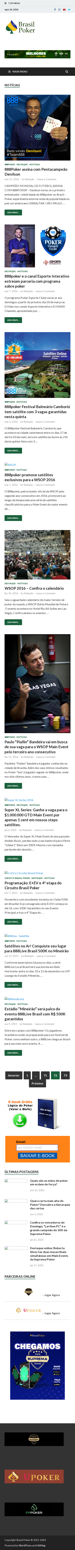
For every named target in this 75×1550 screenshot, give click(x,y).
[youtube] (64, 9)
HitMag (41, 1545)
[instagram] (59, 9)
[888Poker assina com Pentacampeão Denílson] (37, 129)
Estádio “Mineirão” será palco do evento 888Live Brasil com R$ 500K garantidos (35, 1013)
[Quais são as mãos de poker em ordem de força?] (16, 1181)
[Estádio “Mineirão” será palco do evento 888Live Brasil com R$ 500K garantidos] (37, 1000)
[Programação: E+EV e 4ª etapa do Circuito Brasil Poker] (37, 874)
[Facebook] (55, 9)
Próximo (37, 1083)
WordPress (25, 1545)
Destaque (22, 164)
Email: (21, 1142)
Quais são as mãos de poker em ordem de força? (49, 1182)
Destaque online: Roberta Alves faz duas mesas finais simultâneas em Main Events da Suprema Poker (49, 1253)
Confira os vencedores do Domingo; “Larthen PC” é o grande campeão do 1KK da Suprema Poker (48, 1228)
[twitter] (69, 9)
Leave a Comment (46, 179)
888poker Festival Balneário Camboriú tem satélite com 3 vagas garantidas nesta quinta (37, 411)
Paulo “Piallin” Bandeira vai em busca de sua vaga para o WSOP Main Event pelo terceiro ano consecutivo (36, 746)
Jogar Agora (52, 1295)
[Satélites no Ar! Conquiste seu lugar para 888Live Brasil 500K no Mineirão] (37, 937)
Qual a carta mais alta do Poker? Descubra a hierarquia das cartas (50, 1204)
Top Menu (14, 3)
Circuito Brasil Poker (17, 878)
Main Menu (19, 71)
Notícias (34, 164)
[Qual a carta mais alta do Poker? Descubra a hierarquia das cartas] (16, 1201)
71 (45, 1075)
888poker (10, 164)
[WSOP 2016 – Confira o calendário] (37, 556)
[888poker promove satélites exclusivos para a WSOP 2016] (37, 466)
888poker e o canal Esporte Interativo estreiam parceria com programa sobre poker (37, 281)
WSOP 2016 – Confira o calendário (34, 588)
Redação (29, 179)
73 (65, 1075)
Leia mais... (12, 212)
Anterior (14, 1075)
